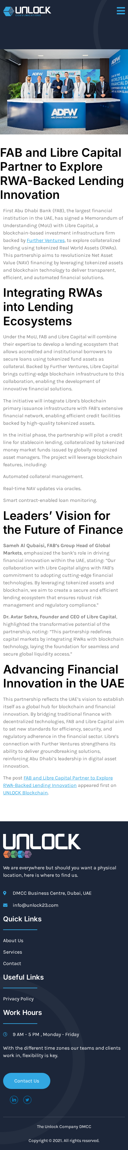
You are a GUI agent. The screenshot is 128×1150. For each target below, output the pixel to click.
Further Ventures (46, 240)
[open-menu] (121, 11)
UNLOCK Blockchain (25, 793)
